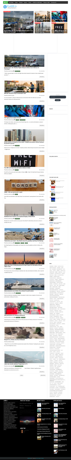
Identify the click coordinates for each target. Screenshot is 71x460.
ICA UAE (57, 325)
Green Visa (60, 320)
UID (50, 383)
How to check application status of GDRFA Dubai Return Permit (62, 435)
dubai (59, 286)
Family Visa (5, 413)
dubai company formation (54, 289)
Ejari (61, 301)
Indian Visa (51, 328)
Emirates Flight (52, 304)
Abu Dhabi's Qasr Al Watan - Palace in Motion (26, 405)
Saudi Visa (58, 351)
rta (61, 350)
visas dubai (60, 392)
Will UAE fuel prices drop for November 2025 (42, 20)
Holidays (63, 323)
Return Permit (57, 348)
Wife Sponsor (60, 393)
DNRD (50, 286)
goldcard (58, 319)
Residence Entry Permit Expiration (57, 239)
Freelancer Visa (52, 317)
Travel (30, 2)
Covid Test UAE (6, 407)
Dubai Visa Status (61, 408)
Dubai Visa (61, 294)
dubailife (51, 298)
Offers (51, 335)
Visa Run (51, 392)
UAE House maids (52, 369)
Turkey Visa (51, 366)
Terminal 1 (51, 360)
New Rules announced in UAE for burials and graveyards (62, 445)
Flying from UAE (56, 316)
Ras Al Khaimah (58, 344)
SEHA (50, 354)
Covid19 (11, 407)
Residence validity (53, 347)
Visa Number (52, 389)
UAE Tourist (56, 375)
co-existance (52, 279)
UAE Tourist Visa (61, 375)
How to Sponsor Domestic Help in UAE (43, 431)
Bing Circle (53, 191)
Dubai (16, 2)
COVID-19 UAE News (37, 2)
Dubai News (18, 268)
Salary (54, 351)
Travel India (7, 11)
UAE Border (59, 366)
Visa (56, 386)
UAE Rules (51, 375)
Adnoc (51, 270)
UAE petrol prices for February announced (14, 315)
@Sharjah (17, 145)
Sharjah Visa (61, 354)
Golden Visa (52, 320)
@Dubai (55, 266)
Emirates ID (53, 2)
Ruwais (51, 351)
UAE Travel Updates (53, 376)
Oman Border (55, 335)
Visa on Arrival (57, 389)
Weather (55, 393)
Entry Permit (60, 307)
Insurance (56, 328)
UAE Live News (53, 185)
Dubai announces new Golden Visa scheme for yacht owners (19, 291)
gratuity (56, 320)
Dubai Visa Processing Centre (54, 295)
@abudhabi (17, 218)
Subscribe (58, 94)
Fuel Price (18, 317)
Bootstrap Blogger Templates (40, 458)
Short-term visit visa (59, 356)
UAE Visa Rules (52, 378)
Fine (54, 313)
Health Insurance (53, 323)
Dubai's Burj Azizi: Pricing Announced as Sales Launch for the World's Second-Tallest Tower (23, 266)
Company (56, 279)
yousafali (57, 396)
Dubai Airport (52, 288)
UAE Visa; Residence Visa (59, 378)
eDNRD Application (60, 298)
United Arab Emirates (53, 384)
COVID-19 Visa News (60, 282)
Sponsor (56, 357)
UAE (55, 366)
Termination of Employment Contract (43, 429)
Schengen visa (52, 353)
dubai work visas (61, 297)
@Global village (60, 266)
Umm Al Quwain (59, 383)
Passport (14, 420)
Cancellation (13, 405)
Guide (64, 320)
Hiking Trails (59, 323)
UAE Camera (53, 197)
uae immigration (58, 369)
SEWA (53, 354)
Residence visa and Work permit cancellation (58, 244)
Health (55, 322)
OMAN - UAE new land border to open (13, 192)
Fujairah (61, 317)
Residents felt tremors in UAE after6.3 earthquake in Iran (59, 187)
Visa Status (55, 392)
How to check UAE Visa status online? (57, 223)
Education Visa (56, 300)
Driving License (55, 286)
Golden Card (63, 319)
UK (52, 383)
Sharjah (20, 2)
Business (51, 276)
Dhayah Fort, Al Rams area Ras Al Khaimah (14, 339)
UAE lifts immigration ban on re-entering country (57, 215)
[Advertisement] (35, 42)
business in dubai (56, 276)
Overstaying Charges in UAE (56, 218)
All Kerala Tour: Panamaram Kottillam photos (59, 192)
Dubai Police (56, 294)
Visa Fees (57, 387)
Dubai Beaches (57, 288)
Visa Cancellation (61, 386)
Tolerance (56, 360)
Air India (54, 270)
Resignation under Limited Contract (57, 228)
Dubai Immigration (53, 291)
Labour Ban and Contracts (59, 329)
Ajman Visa (13, 402)
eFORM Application (53, 301)
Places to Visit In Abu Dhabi (59, 341)
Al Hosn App (52, 273)
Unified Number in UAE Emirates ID (57, 249)
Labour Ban (52, 329)
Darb (16, 407)
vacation (59, 384)
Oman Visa (60, 335)
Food (60, 316)
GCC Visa (51, 319)
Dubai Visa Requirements (54, 297)
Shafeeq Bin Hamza (26, 430)
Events (60, 310)
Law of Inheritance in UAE (62, 450)
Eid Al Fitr (58, 301)
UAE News (23, 317)
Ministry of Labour (59, 332)
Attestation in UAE (58, 273)
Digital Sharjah (61, 285)
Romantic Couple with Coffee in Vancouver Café (59, 181)
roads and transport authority (55, 350)
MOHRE (64, 332)
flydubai (51, 316)
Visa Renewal (63, 389)
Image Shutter (53, 179)
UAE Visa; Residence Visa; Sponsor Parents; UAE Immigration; (57, 380)
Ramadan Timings (52, 344)
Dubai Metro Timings (53, 292)
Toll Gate (60, 360)
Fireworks (58, 313)
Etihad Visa (56, 310)
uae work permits (58, 381)
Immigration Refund (53, 326)
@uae (16, 194)
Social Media (52, 357)
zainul (24, 432)
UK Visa (55, 383)
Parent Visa (9, 420)
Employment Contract (53, 307)
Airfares (58, 270)
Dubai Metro (63, 291)
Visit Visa (51, 393)
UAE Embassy (10, 423)
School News (57, 353)
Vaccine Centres (52, 386)
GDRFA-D (54, 319)
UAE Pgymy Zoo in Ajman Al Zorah (59, 20)
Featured (51, 313)
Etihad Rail (51, 310)
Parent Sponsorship (61, 338)
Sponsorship (61, 357)
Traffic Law (56, 363)
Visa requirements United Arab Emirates (56, 390)
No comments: (42, 95)
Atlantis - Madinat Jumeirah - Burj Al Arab (59, 198)
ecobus (55, 298)
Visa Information (62, 387)
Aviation (63, 273)
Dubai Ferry (61, 289)
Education (51, 300)
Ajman (25, 2)
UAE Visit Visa (52, 381)
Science (62, 353)
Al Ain (5, 404)
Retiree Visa (52, 348)
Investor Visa (61, 328)
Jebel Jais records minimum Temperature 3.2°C (16, 364)
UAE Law (51, 372)
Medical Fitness (52, 332)
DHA (57, 285)
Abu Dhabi (11, 2)
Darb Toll (51, 285)
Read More (42, 76)
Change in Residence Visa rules (56, 234)
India (58, 326)
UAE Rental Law (60, 372)
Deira (55, 285)
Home (6, 2)
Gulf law (51, 322)
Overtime (55, 338)
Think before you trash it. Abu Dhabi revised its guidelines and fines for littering (23, 241)
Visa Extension (52, 387)
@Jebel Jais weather (53, 267)
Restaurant (58, 347)
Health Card (59, 322)
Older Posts (43, 375)
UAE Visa (58, 376)
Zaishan (24, 431)
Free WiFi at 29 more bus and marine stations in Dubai (59, 31)
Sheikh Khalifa (52, 356)
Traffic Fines (52, 363)
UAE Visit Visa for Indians (55, 255)
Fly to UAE (10, 413)
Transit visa (61, 363)
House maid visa (52, 325)
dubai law (58, 291)
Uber (63, 381)
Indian (61, 326)
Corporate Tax (61, 279)
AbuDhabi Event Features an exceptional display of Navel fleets (19, 216)
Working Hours (52, 396)
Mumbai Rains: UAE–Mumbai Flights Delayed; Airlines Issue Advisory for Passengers (18, 31)
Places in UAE (46, 2)
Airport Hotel (63, 270)
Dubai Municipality (60, 292)
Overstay (51, 338)
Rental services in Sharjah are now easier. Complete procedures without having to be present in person (43, 30)
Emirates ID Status (7, 410)
